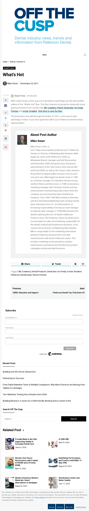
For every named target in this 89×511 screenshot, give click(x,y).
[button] (44, 54)
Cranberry (52, 108)
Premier (15, 111)
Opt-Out (60, 507)
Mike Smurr (12, 83)
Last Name (9, 338)
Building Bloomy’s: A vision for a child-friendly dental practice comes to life (37, 401)
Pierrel (60, 108)
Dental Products (9, 68)
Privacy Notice (40, 497)
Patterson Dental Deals (21, 275)
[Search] (85, 55)
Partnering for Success (13, 378)
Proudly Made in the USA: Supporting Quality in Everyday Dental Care (26, 441)
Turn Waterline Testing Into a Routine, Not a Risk (25, 394)
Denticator (68, 108)
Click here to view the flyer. (50, 111)
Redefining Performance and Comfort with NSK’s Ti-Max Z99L (70, 460)
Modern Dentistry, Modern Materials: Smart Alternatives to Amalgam (26, 480)
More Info (69, 507)
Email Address (11, 318)
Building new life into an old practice (19, 372)
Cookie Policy (81, 507)
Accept (51, 507)
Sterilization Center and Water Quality (69, 479)
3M (45, 108)
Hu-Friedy (78, 108)
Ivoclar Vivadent (29, 111)
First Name (9, 328)
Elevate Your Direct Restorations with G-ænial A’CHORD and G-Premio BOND (26, 461)
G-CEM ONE (64, 439)
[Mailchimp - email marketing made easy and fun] (51, 356)
